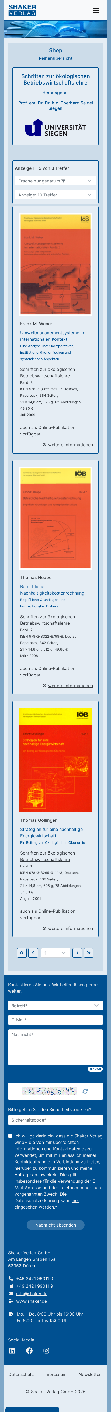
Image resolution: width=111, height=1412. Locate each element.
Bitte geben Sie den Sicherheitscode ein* (49, 1109)
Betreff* (20, 1006)
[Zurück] (33, 953)
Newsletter (90, 1374)
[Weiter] (77, 953)
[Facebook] (29, 1350)
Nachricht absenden (55, 1225)
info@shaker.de (31, 1293)
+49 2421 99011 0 (34, 1278)
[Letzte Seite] (88, 953)
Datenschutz (21, 1374)
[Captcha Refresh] (85, 1091)
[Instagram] (46, 1350)
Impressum (55, 1374)
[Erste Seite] (22, 953)
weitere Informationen (70, 444)
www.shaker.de (31, 1301)
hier (75, 1200)
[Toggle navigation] (96, 10)
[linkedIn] (12, 1350)
